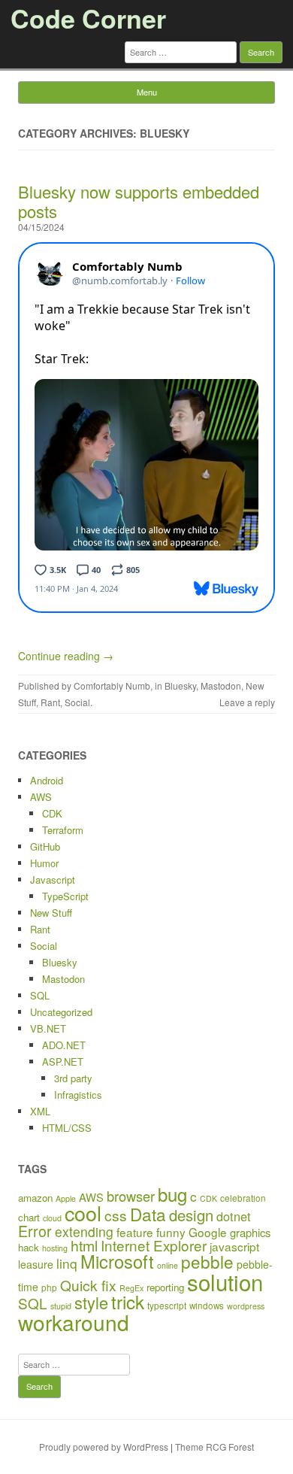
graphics (250, 1232)
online (167, 1265)
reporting (165, 1287)
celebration (243, 1197)
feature (134, 1232)
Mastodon (221, 685)
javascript (234, 1246)
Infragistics (78, 1094)
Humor (44, 863)
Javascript (52, 879)
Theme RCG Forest (214, 1446)
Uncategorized (61, 1012)
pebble (207, 1261)
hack (28, 1247)
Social (77, 702)
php (49, 1287)
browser (131, 1196)
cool (83, 1212)
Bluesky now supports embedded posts (138, 201)
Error (35, 1231)
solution (225, 1281)
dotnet (233, 1216)
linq (66, 1263)
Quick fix (88, 1285)
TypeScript (65, 896)
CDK (52, 813)
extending (84, 1231)
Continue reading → (65, 655)
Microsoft (117, 1261)
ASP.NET (62, 1061)
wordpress (245, 1306)
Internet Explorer (154, 1245)
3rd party (73, 1078)
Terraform (62, 830)
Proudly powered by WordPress (103, 1446)
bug (172, 1194)
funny (171, 1232)
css (115, 1215)
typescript (166, 1305)
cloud (52, 1218)
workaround (73, 1322)
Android (46, 780)
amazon (35, 1197)
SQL (40, 995)
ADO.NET (64, 1045)
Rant (50, 702)
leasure (35, 1264)
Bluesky (180, 685)
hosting (55, 1248)
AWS (41, 797)
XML (40, 1111)
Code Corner (88, 18)
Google (208, 1232)
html (84, 1245)
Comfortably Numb (112, 685)
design (191, 1215)
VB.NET (48, 1028)
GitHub (45, 846)
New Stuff (51, 912)
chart (29, 1217)
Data (148, 1214)
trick (127, 1301)
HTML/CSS (67, 1128)
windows (206, 1305)
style (91, 1302)
